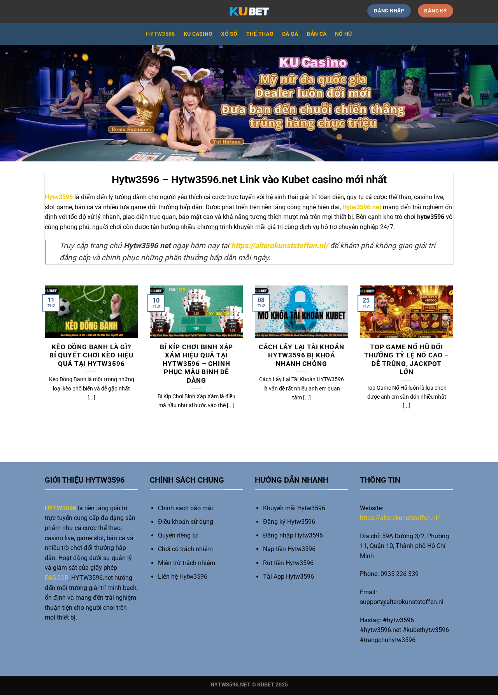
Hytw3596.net (361, 207)
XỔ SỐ (229, 34)
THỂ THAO (260, 34)
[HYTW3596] (249, 11)
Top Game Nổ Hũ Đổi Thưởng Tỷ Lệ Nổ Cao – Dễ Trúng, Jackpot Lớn (406, 359)
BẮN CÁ (316, 34)
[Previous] (43, 361)
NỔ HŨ (343, 34)
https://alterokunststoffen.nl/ (400, 518)
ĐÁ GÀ (290, 34)
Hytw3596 (59, 197)
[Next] (455, 361)
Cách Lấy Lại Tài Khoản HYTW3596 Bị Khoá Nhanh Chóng (301, 355)
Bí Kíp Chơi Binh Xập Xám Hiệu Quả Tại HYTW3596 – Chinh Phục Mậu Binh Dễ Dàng (196, 363)
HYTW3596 (160, 34)
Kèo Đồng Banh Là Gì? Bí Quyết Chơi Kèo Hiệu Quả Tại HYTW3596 (91, 355)
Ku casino (198, 34)
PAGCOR (56, 577)
